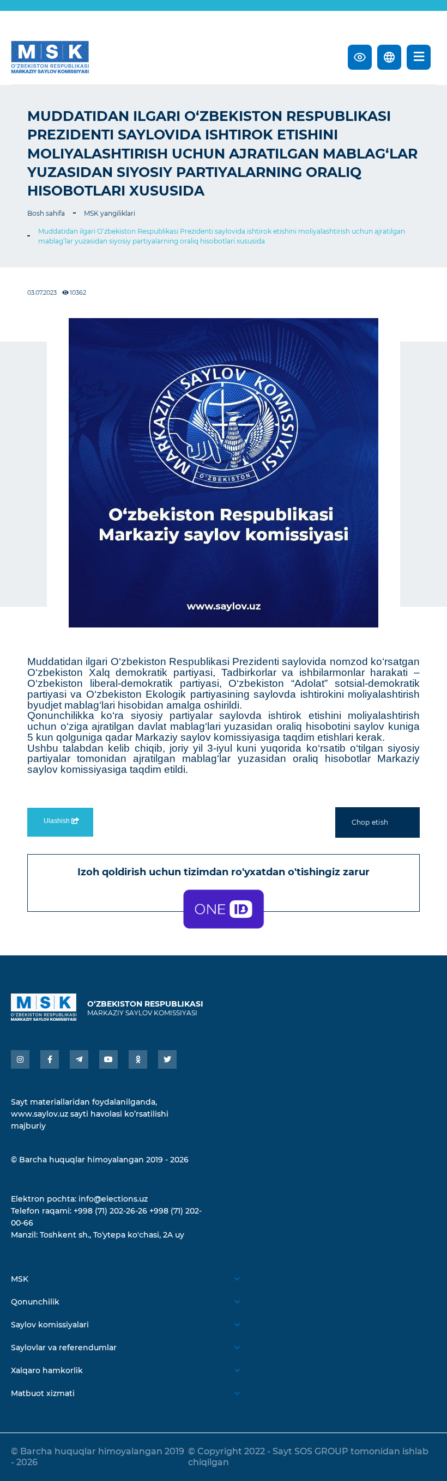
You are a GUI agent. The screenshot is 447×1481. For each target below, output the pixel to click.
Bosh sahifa (46, 213)
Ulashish (57, 821)
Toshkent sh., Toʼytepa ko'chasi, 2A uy (112, 1235)
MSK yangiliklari (109, 213)
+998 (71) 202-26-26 (110, 1211)
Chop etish (370, 822)
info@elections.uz (113, 1199)
